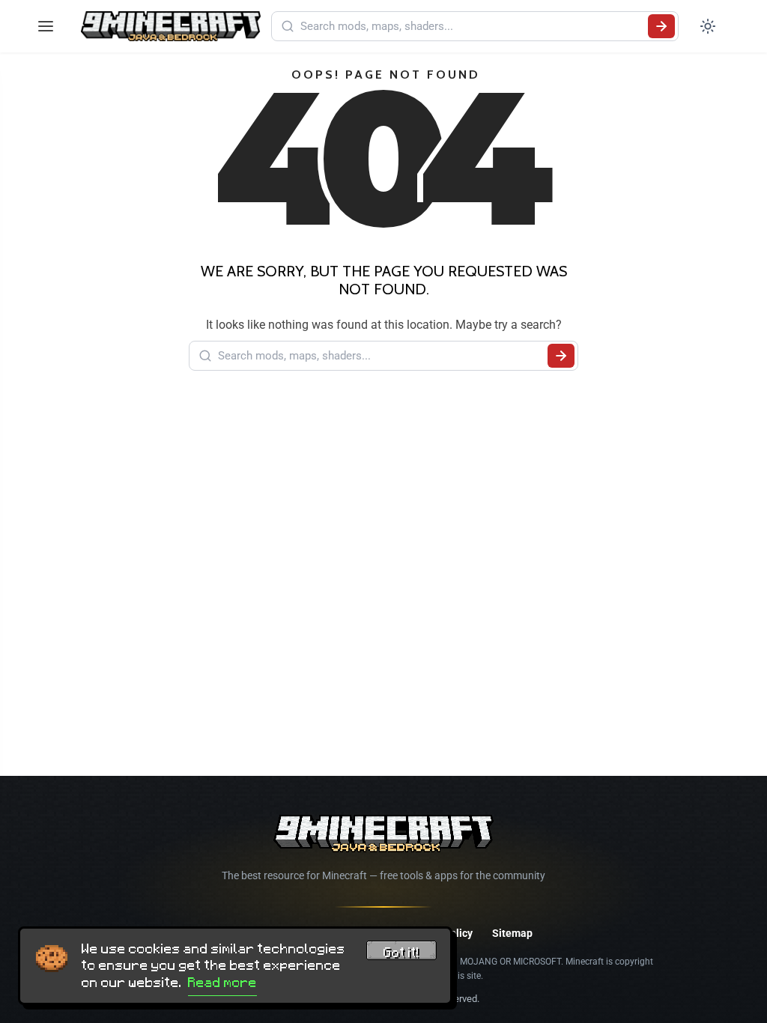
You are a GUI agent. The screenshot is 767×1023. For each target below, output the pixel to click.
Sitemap (512, 933)
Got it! (401, 952)
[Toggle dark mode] (708, 26)
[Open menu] (45, 26)
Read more (222, 982)
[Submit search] (661, 26)
